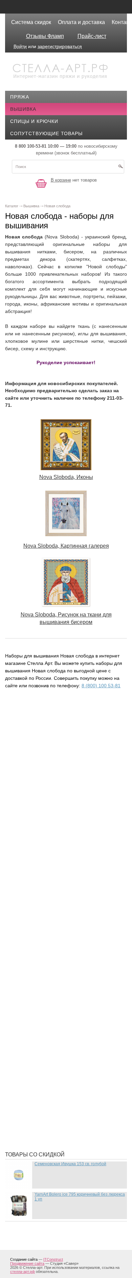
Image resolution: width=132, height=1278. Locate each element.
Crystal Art (31, 709)
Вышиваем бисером (42, 858)
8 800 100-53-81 (30, 146)
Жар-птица (29, 878)
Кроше (24, 960)
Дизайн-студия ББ (39, 868)
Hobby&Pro (30, 739)
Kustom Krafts (36, 750)
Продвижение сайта (27, 1263)
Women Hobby (33, 811)
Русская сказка (37, 1105)
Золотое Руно (34, 899)
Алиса (23, 848)
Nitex (22, 780)
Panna (23, 790)
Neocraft (28, 770)
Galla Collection (39, 729)
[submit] (120, 168)
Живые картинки (38, 889)
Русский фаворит (39, 1115)
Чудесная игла (35, 1136)
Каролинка (30, 939)
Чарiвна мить (33, 1126)
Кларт (23, 949)
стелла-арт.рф (22, 1272)
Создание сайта (24, 1259)
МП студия (29, 1000)
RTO (20, 800)
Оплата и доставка (81, 22)
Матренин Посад (38, 990)
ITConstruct (53, 1259)
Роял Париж (31, 1095)
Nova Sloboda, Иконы (66, 477)
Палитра (26, 1065)
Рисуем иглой (34, 1085)
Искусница (30, 929)
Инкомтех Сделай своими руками (61, 919)
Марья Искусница (39, 980)
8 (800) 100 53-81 (101, 685)
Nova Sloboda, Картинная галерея (66, 546)
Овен (22, 1054)
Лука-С (24, 970)
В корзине (61, 180)
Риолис (25, 1075)
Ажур (22, 838)
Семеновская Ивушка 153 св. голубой (70, 1163)
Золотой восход (38, 909)
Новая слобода (36, 1010)
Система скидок (31, 22)
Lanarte (26, 760)
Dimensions (30, 719)
